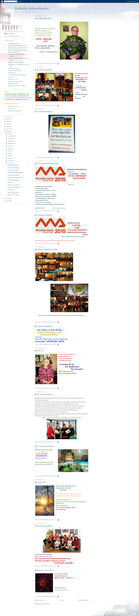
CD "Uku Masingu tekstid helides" (17, 75)
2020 (8, 121)
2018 (8, 126)
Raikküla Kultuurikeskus (32, 8)
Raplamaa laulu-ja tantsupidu (15, 62)
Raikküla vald (12, 108)
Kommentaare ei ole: (49, 63)
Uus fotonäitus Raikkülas (45, 446)
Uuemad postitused (40, 600)
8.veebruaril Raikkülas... (45, 111)
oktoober (10, 141)
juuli (9, 148)
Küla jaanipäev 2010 (13, 52)
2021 (8, 119)
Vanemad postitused (83, 600)
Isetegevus (11, 77)
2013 (8, 201)
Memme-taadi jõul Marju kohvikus (17, 45)
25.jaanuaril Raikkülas (44, 69)
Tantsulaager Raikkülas (45, 526)
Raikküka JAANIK (13, 83)
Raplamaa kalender (13, 106)
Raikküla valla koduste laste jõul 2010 (18, 48)
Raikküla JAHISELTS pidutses (47, 249)
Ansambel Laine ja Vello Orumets (16, 85)
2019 (8, 124)
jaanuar (10, 163)
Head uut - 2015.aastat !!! (45, 570)
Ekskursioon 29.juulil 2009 (15, 81)
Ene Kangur (10, 33)
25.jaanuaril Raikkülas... (45, 326)
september (11, 143)
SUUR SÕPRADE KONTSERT (48, 163)
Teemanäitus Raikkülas (44, 215)
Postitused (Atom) (45, 604)
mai (9, 153)
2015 (8, 134)
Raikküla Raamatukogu (14, 111)
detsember (11, 136)
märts (9, 158)
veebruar (10, 160)
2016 (8, 131)
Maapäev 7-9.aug (12, 79)
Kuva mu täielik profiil (12, 36)
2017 (8, 129)
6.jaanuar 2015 (42, 482)
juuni (9, 151)
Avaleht (62, 600)
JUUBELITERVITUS (44, 18)
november (10, 138)
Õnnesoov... (41, 350)
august (10, 146)
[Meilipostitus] (58, 63)
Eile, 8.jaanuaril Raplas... (45, 394)
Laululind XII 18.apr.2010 (15, 70)
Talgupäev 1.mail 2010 (14, 68)
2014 (8, 198)
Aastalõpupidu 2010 (13, 43)
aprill (9, 155)
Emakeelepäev (12, 73)
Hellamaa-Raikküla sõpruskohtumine (17, 50)
